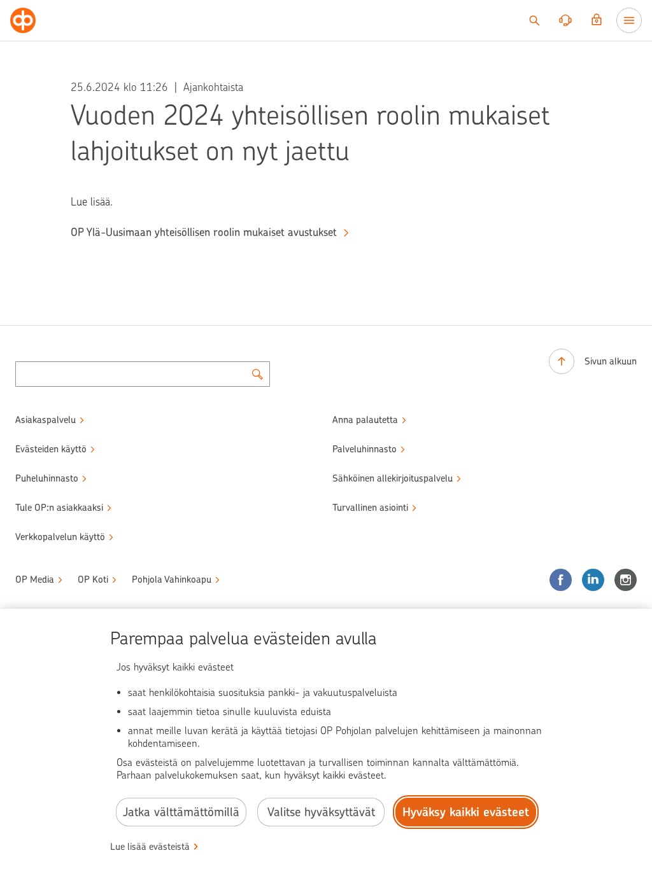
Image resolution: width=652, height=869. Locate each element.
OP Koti (93, 579)
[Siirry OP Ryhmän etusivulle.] (23, 20)
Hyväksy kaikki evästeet (465, 812)
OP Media (34, 579)
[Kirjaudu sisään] (597, 20)
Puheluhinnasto (46, 478)
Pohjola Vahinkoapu (171, 579)
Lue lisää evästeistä (150, 846)
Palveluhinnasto (364, 449)
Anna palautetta (365, 420)
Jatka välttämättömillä (181, 812)
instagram (625, 580)
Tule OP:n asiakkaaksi (59, 507)
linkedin (593, 580)
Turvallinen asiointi (370, 507)
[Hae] (534, 20)
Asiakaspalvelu (45, 420)
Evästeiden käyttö (51, 449)
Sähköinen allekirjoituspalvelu (392, 478)
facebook (560, 580)
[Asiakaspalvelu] (565, 20)
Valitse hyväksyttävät (321, 812)
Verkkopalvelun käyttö (60, 537)
